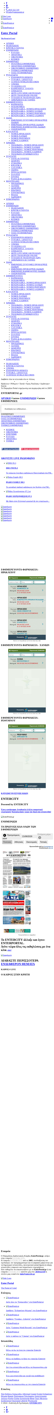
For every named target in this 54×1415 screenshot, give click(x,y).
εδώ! (9, 950)
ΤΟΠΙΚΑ (10, 441)
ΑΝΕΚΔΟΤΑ (16, 91)
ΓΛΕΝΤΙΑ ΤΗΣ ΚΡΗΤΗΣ (39, 381)
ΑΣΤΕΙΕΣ (15, 186)
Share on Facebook (11, 449)
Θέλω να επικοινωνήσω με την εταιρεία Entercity (26, 1384)
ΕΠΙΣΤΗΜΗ (11, 434)
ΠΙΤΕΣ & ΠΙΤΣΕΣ (18, 172)
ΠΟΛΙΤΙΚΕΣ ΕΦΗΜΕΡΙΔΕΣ (23, 64)
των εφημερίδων (31, 935)
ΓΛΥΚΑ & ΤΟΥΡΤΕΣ (20, 159)
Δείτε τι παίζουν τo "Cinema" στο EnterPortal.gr (25, 1336)
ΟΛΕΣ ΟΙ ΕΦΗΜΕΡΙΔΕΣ (21, 73)
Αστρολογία (24, 1398)
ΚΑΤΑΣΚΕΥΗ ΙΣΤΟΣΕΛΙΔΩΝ (14, 793)
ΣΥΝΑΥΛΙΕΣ (20, 381)
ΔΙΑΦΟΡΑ (15, 161)
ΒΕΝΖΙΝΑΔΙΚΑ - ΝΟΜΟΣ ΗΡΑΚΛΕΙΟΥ (28, 109)
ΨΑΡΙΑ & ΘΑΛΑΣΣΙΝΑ (21, 179)
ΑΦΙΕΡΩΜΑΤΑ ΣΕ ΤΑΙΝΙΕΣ (23, 100)
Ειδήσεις (8, 1394)
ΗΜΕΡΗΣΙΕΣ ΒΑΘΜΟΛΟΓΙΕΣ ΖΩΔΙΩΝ (28, 127)
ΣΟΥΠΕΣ (15, 177)
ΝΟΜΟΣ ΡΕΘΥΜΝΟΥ (20, 138)
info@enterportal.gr (16, 12)
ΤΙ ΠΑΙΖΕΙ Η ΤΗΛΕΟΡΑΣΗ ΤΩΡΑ (26, 98)
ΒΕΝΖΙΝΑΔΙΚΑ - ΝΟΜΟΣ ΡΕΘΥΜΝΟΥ (28, 113)
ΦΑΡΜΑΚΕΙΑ (17, 104)
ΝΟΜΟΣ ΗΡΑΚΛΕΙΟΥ (21, 134)
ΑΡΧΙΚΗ (10, 43)
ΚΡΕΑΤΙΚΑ (16, 165)
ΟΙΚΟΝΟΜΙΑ (17, 57)
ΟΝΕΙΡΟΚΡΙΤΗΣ (18, 129)
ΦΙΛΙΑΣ (14, 195)
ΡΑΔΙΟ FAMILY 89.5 (15, 482)
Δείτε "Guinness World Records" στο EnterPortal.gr (26, 1328)
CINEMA (15, 84)
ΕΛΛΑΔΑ (15, 52)
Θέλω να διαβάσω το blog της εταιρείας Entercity (25, 1359)
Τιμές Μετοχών (41, 1398)
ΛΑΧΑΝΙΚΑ (16, 168)
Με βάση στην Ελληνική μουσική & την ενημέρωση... (27, 501)
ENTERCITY (18, 1258)
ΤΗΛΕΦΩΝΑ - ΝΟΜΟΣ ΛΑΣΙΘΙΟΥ (26, 152)
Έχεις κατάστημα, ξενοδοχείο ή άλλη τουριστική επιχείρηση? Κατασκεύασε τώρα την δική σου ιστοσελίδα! (26, 810)
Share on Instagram (31, 449)
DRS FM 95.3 (12, 468)
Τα (19, 935)
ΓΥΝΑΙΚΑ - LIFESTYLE (22, 79)
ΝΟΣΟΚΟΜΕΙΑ (18, 107)
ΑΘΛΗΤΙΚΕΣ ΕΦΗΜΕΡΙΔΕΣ (23, 66)
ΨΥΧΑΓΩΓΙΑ (12, 75)
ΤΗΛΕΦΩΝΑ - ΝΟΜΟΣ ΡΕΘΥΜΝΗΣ (27, 149)
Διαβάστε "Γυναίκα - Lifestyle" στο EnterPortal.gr (26, 1319)
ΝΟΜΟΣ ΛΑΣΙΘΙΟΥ (20, 140)
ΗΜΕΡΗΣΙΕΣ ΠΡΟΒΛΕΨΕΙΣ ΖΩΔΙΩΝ (27, 125)
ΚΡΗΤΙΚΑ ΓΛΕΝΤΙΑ (15, 48)
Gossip (33, 1394)
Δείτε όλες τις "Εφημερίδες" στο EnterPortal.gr (25, 1302)
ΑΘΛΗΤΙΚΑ (16, 55)
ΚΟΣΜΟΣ (15, 59)
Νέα (2, 1394)
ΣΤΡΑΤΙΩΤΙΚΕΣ (18, 192)
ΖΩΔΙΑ (9, 118)
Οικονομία (16, 1401)
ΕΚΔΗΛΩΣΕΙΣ (12, 46)
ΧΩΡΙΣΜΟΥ (16, 197)
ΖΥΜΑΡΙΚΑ (16, 163)
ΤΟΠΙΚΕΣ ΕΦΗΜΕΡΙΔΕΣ (22, 70)
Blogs (32, 1398)
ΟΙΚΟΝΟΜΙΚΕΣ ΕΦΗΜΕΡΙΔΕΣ (25, 68)
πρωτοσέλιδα (23, 935)
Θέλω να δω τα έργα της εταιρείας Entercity (23, 1350)
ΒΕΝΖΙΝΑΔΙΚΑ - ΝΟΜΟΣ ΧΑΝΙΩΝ (27, 111)
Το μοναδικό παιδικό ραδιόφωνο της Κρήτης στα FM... (28, 487)
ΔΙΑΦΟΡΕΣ (16, 188)
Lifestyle (24, 1401)
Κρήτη (11, 1398)
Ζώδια (16, 1398)
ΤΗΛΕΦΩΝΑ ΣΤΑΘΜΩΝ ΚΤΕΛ (25, 154)
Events (39, 1394)
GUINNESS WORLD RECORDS (20, 375)
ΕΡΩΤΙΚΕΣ (16, 190)
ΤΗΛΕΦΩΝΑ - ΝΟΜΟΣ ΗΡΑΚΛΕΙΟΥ (27, 145)
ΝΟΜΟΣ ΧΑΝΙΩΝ (19, 136)
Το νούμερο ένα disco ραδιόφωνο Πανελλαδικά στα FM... (29, 473)
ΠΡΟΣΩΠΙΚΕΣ (17, 183)
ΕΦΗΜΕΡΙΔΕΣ (12, 61)
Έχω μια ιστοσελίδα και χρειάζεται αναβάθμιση (25, 1376)
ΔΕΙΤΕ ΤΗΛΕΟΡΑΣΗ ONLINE (24, 95)
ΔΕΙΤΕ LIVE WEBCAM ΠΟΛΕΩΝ (26, 93)
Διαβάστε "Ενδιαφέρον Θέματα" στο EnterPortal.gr (26, 1310)
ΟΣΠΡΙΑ (14, 170)
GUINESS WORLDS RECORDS (25, 82)
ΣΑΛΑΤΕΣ (15, 174)
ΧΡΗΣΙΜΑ (10, 143)
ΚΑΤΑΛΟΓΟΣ (12, 131)
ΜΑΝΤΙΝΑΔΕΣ (12, 181)
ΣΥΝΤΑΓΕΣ (11, 156)
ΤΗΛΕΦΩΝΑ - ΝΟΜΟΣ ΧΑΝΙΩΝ (25, 147)
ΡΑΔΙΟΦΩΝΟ (18, 458)
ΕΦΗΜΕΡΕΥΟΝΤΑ (14, 102)
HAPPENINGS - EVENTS (22, 88)
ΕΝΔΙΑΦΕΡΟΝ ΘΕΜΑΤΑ (22, 77)
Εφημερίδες (17, 1394)
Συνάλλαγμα (6, 1401)
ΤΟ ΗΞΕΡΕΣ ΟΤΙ (18, 86)
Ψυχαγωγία (32, 1401)
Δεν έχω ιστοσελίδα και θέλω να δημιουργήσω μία (26, 1367)
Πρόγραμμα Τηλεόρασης (24, 1396)
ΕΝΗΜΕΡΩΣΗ (12, 50)
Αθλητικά (26, 1394)
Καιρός (10, 1396)
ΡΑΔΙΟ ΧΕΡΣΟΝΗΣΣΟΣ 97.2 (19, 496)
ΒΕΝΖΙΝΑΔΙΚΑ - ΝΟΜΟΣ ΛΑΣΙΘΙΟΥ (27, 116)
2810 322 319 (13, 10)
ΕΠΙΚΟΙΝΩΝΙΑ (13, 199)
